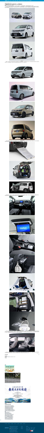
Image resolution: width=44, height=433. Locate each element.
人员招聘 (18, 423)
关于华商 (6, 423)
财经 (19, 0)
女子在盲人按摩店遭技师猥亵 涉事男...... (9, 419)
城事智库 (30, 0)
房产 (26, 0)
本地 (5, 404)
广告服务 (12, 423)
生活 (24, 0)
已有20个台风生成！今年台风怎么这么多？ (9, 414)
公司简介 (22, 426)
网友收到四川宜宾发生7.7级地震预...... (9, 415)
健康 (22, 0)
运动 (12, 0)
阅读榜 (5, 403)
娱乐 (10, 0)
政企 (28, 0)
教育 (15, 0)
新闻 (8, 0)
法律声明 (24, 423)
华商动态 (9, 423)
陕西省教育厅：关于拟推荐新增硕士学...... (9, 417)
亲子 (26, 427)
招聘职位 (22, 427)
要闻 (5, 411)
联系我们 (21, 423)
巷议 (34, 427)
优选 (31, 427)
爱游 (28, 427)
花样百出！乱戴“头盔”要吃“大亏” (8, 413)
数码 (21, 0)
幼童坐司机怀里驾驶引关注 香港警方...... (9, 418)
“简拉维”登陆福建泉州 (7, 412)
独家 (13, 0)
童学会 (17, 0)
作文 (33, 427)
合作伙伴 (15, 423)
